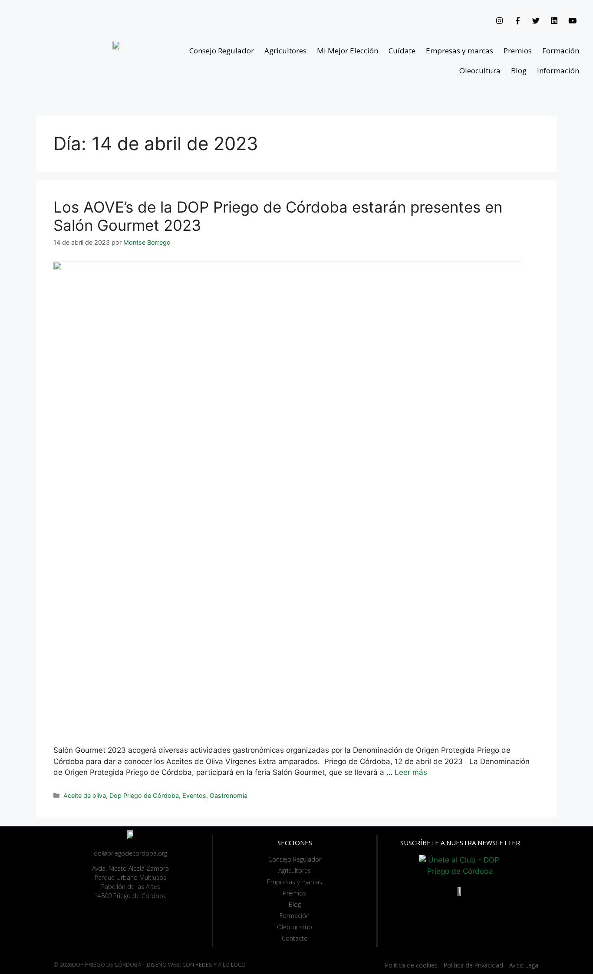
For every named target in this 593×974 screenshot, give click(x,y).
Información (558, 70)
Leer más (411, 772)
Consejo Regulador (221, 51)
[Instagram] (499, 20)
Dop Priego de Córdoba (144, 795)
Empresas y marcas (459, 51)
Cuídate (402, 51)
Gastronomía (228, 795)
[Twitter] (536, 20)
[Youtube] (572, 20)
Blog (519, 70)
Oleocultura (480, 70)
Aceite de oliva (84, 795)
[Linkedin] (554, 20)
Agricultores (285, 51)
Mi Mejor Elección (347, 51)
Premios (518, 51)
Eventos (194, 795)
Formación (560, 51)
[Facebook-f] (518, 20)
